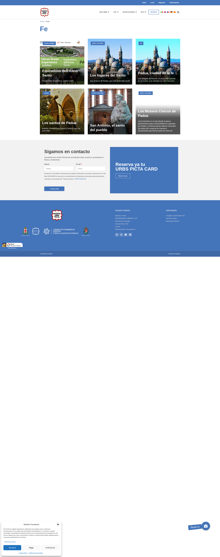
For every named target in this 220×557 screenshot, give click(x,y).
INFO (142, 12)
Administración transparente (125, 229)
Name (46, 164)
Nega (31, 548)
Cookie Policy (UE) (121, 224)
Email (78, 164)
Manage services (10, 541)
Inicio (144, 2)
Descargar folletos (172, 221)
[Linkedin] (130, 235)
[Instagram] (117, 235)
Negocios (162, 2)
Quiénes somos (120, 215)
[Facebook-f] (121, 235)
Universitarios (174, 2)
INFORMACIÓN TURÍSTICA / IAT (126, 218)
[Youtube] (126, 235)
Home (42, 21)
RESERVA (153, 12)
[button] (58, 524)
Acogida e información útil (175, 215)
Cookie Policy (23, 553)
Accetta (12, 548)
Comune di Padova (174, 254)
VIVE (114, 12)
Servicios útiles (171, 218)
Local (152, 2)
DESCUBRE (103, 12)
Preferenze (50, 548)
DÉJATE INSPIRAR (129, 12)
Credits (117, 226)
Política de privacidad (36, 553)
